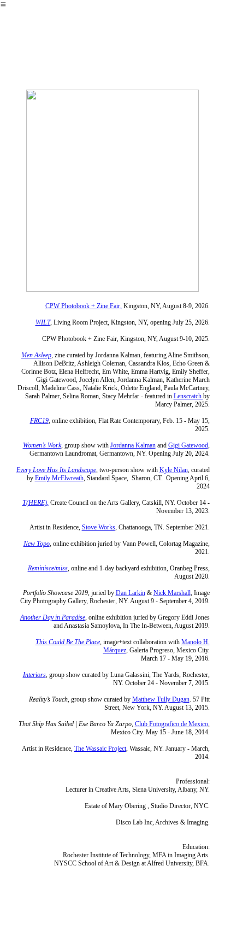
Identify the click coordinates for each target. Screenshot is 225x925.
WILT (42, 322)
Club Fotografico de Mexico (171, 724)
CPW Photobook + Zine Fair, (83, 306)
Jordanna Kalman (133, 445)
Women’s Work (42, 445)
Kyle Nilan (173, 470)
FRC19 (39, 421)
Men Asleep (36, 355)
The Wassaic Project (100, 748)
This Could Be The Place (67, 642)
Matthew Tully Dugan (161, 699)
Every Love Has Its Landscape (56, 470)
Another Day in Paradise (52, 617)
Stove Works (98, 527)
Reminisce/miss (48, 568)
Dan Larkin (130, 593)
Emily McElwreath (59, 478)
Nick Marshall (172, 593)
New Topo (36, 543)
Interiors (34, 675)
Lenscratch (188, 396)
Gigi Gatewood (188, 445)
